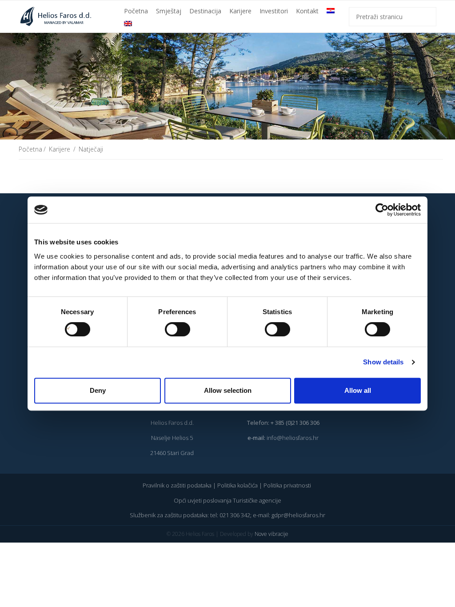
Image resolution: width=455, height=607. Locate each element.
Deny (98, 390)
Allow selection (227, 390)
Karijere (240, 11)
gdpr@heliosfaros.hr (298, 515)
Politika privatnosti (287, 485)
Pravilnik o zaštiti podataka (177, 485)
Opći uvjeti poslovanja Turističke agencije (227, 500)
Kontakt (307, 11)
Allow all (357, 390)
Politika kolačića (237, 485)
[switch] (168, 329)
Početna (136, 11)
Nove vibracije (271, 534)
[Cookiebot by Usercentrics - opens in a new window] (382, 209)
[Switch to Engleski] (128, 23)
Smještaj (168, 11)
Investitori (273, 11)
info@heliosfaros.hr (293, 438)
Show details (383, 362)
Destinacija (205, 11)
